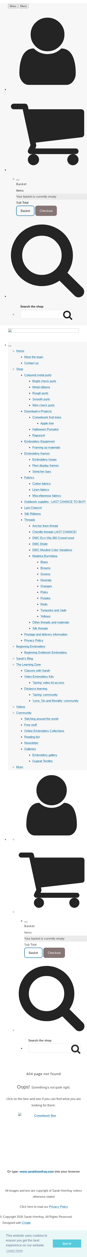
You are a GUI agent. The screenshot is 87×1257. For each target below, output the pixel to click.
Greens (45, 574)
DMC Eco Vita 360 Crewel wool (53, 538)
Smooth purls (41, 399)
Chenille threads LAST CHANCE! (54, 532)
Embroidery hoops (44, 459)
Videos (20, 706)
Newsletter (31, 743)
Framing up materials (46, 447)
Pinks (44, 592)
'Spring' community (45, 694)
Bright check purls (44, 381)
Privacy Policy (33, 640)
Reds (44, 604)
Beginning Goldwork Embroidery (45, 652)
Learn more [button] (14, 1250)
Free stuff (30, 724)
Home (20, 351)
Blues (44, 562)
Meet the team (33, 357)
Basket (25, 210)
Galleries (30, 749)
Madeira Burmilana (44, 556)
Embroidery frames (37, 453)
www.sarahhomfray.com (37, 1171)
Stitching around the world (41, 718)
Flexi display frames (45, 465)
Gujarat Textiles (42, 761)
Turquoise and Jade (53, 610)
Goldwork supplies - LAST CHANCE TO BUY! (55, 501)
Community (24, 712)
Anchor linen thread (45, 525)
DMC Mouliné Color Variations (52, 550)
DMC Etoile (40, 544)
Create (26, 1222)
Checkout (46, 210)
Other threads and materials (50, 622)
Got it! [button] (67, 1243)
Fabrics (29, 477)
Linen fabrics (40, 489)
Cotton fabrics (41, 483)
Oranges (46, 586)
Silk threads (40, 628)
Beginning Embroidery (30, 646)
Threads (29, 519)
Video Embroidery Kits (39, 676)
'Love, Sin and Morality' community (55, 700)
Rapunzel (38, 435)
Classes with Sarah (37, 670)
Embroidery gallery (44, 755)
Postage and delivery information (45, 634)
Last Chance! (33, 507)
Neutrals (46, 580)
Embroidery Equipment (39, 441)
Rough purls (40, 393)
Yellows (45, 616)
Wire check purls (43, 405)
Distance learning (35, 688)
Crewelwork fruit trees (46, 417)
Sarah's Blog (24, 658)
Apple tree (47, 423)
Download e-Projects (38, 411)
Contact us (31, 363)
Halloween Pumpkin (45, 429)
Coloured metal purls (38, 375)
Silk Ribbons (32, 513)
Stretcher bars (41, 471)
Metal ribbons (41, 387)
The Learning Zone (28, 664)
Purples (45, 598)
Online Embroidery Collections (44, 731)
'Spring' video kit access (48, 682)
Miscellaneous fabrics (46, 495)
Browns (45, 568)
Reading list (32, 737)
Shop (19, 369)
